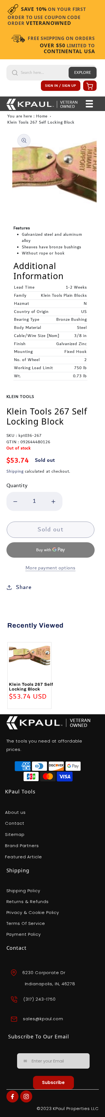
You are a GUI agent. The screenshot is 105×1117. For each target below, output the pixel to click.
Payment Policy (23, 934)
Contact (14, 823)
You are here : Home (27, 116)
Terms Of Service (25, 923)
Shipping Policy (23, 891)
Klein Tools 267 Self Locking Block (40, 122)
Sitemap (14, 834)
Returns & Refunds (27, 901)
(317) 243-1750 (39, 999)
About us (15, 812)
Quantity (17, 486)
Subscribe (53, 1082)
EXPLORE (82, 72)
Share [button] (24, 587)
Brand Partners (22, 846)
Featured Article (23, 857)
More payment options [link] (50, 568)
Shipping (15, 471)
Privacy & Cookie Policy (32, 912)
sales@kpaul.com (43, 1019)
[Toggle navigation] (89, 103)
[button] (89, 85)
